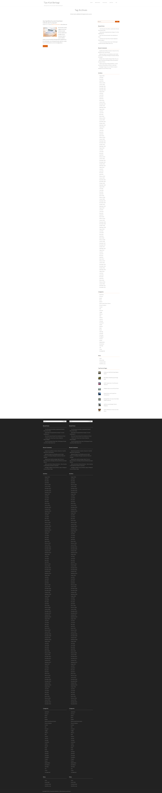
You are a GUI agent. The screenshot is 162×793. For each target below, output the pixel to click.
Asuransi (101, 296)
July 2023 (101, 128)
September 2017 (102, 248)
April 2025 (101, 98)
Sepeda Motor (102, 342)
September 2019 (102, 206)
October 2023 (102, 123)
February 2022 (102, 156)
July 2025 (101, 93)
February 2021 (102, 176)
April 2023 (101, 133)
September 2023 (102, 125)
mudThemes (68, 791)
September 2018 (102, 227)
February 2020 (102, 197)
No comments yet (64, 24)
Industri (101, 317)
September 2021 (102, 165)
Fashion (101, 307)
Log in (100, 358)
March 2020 (101, 195)
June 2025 (101, 95)
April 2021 (101, 174)
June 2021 (101, 170)
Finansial (101, 310)
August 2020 (101, 186)
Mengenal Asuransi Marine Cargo (104, 68)
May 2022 (101, 153)
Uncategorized (102, 351)
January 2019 (102, 220)
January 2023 (102, 139)
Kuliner (100, 324)
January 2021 (102, 178)
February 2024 (102, 118)
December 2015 (102, 285)
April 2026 (101, 81)
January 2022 (102, 158)
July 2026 (101, 77)
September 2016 (102, 269)
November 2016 (102, 266)
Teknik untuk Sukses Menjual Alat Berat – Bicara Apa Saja (56, 464)
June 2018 (101, 232)
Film (100, 308)
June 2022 (101, 151)
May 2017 (101, 255)
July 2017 (101, 252)
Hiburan (101, 314)
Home (91, 2)
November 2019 (102, 202)
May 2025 (101, 96)
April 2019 (101, 215)
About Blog (97, 2)
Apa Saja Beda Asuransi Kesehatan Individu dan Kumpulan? (53, 22)
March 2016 (101, 280)
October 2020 (102, 183)
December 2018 (102, 222)
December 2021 (102, 160)
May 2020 (101, 192)
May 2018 (101, 234)
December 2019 (102, 200)
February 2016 (102, 282)
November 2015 (102, 287)
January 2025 (102, 102)
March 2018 (101, 237)
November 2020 (102, 181)
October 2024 (102, 105)
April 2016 (101, 278)
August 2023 (101, 126)
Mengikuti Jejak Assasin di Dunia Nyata (111, 388)
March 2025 (101, 100)
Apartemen (101, 294)
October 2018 (102, 225)
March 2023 (101, 135)
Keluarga (101, 321)
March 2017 (101, 259)
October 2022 (102, 144)
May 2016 (101, 276)
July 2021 (101, 169)
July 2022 (101, 149)
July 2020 (101, 188)
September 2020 (102, 185)
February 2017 (102, 260)
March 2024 (101, 116)
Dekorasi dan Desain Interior (105, 303)
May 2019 (101, 213)
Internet (101, 319)
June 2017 (101, 253)
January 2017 (102, 262)
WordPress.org (102, 363)
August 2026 (101, 75)
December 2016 (102, 264)
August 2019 (101, 207)
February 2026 (102, 82)
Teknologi (105, 2)
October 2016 (102, 267)
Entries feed (101, 360)
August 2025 (101, 91)
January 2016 (102, 283)
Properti (101, 338)
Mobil (100, 328)
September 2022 (102, 146)
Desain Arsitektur (102, 305)
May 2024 (101, 114)
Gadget (100, 312)
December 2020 (102, 179)
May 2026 (101, 79)
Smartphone (101, 343)
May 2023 (101, 132)
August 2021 (101, 167)
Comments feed (102, 361)
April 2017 (101, 257)
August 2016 (101, 271)
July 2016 (101, 273)
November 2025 (102, 88)
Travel (100, 349)
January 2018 (102, 241)
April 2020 (101, 193)
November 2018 (102, 223)
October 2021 (102, 163)
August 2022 (101, 148)
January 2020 (102, 199)
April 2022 (101, 155)
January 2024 (102, 119)
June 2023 (101, 130)
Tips (116, 2)
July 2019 (101, 209)
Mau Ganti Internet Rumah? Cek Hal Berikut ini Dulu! (55, 436)
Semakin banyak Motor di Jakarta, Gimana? (107, 50)
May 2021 (101, 172)
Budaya (100, 301)
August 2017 (101, 250)
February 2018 (102, 239)
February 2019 (102, 218)
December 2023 (102, 121)
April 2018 (101, 236)
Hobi (100, 315)
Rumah (100, 340)
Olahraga (101, 331)
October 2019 (102, 204)
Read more (45, 46)
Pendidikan (101, 336)
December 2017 (102, 243)
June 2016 (101, 274)
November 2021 (102, 162)
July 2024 (101, 110)
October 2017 (102, 246)
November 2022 (102, 142)
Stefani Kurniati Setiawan (56, 24)
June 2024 (101, 112)
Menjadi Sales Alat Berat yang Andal (109, 65)
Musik (100, 329)
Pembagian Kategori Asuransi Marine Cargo (107, 66)
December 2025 (102, 86)
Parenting (101, 335)
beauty (100, 298)
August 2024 (101, 109)
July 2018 (101, 230)
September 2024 (102, 107)
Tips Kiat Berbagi (52, 2)
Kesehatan (101, 322)
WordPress (57, 791)
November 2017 (102, 244)
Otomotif (101, 333)
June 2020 (101, 190)
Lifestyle (111, 2)
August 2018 (101, 229)
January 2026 (102, 84)
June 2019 (101, 211)
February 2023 (102, 137)
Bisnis (100, 299)
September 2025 (102, 89)
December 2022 (102, 140)
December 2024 (102, 103)
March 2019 (101, 216)
